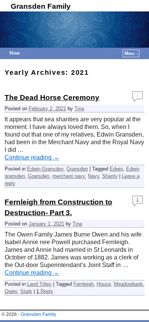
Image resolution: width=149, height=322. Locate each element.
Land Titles (39, 284)
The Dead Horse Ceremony (52, 97)
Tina (79, 108)
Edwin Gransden (45, 169)
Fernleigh (83, 284)
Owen (11, 291)
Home (15, 53)
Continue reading (32, 157)
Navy (93, 176)
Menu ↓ (131, 53)
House (104, 284)
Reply (44, 291)
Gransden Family (41, 6)
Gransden (77, 169)
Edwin (116, 169)
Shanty (110, 176)
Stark (26, 291)
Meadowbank (128, 284)
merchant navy (68, 176)
